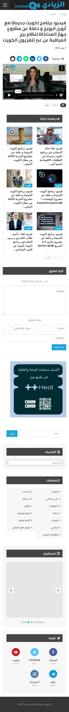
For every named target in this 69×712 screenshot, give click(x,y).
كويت (47, 105)
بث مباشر (26, 499)
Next (58, 590)
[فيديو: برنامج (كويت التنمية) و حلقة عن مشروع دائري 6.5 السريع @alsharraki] (50, 221)
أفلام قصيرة (24, 520)
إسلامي (54, 527)
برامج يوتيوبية (23, 513)
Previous (11, 590)
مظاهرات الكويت (50, 535)
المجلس (26, 492)
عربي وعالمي (51, 499)
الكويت (58, 142)
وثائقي (26, 506)
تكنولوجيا (54, 506)
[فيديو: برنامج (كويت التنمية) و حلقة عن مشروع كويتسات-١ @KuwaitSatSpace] (50, 178)
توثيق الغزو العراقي (21, 527)
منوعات (54, 520)
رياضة (55, 513)
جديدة (55, 105)
